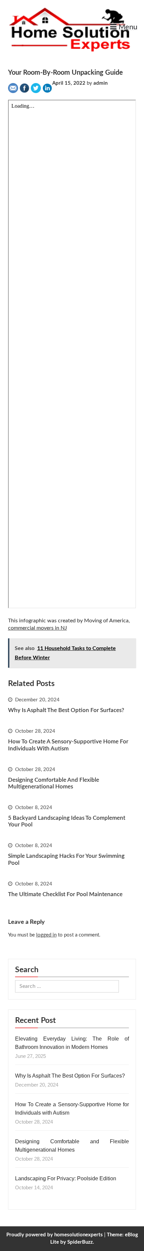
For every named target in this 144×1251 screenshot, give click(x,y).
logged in (46, 934)
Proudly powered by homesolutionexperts (54, 1234)
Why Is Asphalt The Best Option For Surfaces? (66, 710)
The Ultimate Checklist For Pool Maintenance (65, 894)
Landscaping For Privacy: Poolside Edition (65, 1178)
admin (100, 83)
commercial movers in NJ (37, 628)
